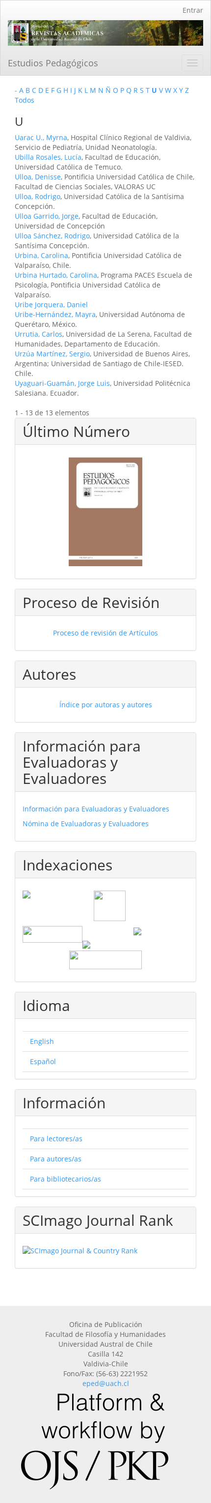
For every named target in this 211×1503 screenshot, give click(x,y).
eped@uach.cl (105, 1383)
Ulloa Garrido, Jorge (47, 216)
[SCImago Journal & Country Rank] (105, 1251)
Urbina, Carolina (41, 255)
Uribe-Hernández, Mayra (55, 314)
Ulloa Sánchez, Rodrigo (52, 235)
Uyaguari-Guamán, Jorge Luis (62, 383)
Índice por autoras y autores (105, 704)
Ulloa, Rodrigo (37, 196)
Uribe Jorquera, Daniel (51, 304)
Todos (24, 100)
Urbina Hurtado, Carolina (56, 275)
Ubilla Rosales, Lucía (48, 157)
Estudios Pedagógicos (53, 63)
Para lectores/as (56, 1138)
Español (43, 1061)
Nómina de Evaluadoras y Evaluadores (86, 823)
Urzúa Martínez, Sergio (52, 353)
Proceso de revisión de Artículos (105, 632)
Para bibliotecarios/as (65, 1179)
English (42, 1041)
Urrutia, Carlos (38, 334)
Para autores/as (55, 1158)
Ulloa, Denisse (38, 176)
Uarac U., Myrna (41, 137)
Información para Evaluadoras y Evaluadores (96, 808)
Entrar (193, 10)
